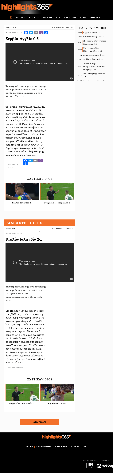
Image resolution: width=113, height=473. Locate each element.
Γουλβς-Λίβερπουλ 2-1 (93, 59)
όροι (85, 446)
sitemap (75, 446)
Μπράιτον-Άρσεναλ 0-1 (94, 55)
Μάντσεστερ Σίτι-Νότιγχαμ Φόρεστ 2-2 (92, 49)
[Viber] (40, 32)
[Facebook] (25, 32)
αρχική (29, 446)
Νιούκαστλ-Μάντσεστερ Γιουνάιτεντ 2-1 (94, 42)
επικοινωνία (61, 446)
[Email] (35, 32)
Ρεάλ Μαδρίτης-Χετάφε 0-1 (94, 75)
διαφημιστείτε (43, 446)
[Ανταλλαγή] (45, 32)
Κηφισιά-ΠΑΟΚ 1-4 (91, 32)
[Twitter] (30, 32)
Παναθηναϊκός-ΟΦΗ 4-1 (94, 36)
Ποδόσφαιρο (11, 27)
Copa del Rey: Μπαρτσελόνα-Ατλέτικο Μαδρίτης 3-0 (94, 66)
